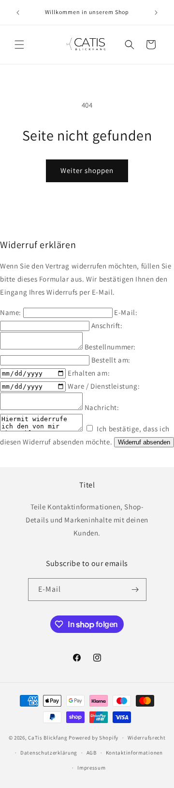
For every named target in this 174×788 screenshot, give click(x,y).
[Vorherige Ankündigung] (18, 12)
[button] (19, 44)
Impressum (91, 767)
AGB (92, 752)
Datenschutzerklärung (48, 752)
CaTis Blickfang (48, 737)
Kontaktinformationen (134, 752)
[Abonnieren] (135, 589)
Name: (11, 312)
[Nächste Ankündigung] (156, 12)
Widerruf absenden (144, 442)
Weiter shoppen (87, 170)
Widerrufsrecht (147, 737)
